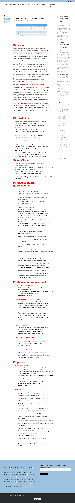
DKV (64, 116)
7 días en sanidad (24, 20)
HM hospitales (66, 125)
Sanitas (64, 149)
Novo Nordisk (67, 139)
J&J (65, 128)
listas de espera (61, 132)
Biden (59, 114)
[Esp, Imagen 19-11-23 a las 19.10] (7, 21)
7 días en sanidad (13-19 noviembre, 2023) (28, 18)
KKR (59, 130)
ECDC (59, 118)
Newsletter (59, 1)
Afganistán (60, 104)
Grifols (59, 123)
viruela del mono (61, 158)
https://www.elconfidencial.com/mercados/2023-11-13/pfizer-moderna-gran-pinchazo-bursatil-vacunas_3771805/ (31, 383)
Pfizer (64, 142)
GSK (64, 123)
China (59, 116)
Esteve (59, 121)
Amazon (59, 107)
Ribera (59, 146)
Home (43, 1)
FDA (64, 121)
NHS (59, 137)
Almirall (66, 104)
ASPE (59, 109)
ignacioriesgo (33, 20)
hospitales (60, 128)
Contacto (65, 1)
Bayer (64, 111)
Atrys (59, 111)
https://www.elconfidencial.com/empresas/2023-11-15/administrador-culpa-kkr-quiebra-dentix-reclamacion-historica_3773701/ (32, 443)
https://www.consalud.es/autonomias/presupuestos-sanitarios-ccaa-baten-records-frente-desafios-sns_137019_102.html (31, 343)
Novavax (59, 139)
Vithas (59, 160)
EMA (64, 118)
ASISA (65, 107)
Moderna (60, 135)
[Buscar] (50, 7)
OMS (59, 142)
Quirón (59, 144)
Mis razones (53, 1)
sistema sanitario (61, 153)
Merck (69, 132)
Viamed (59, 156)
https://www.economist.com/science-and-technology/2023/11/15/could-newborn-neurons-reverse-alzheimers (29, 125)
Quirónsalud (66, 144)
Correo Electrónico (45, 467)
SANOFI (59, 151)
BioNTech (65, 114)
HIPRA (59, 125)
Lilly (63, 130)
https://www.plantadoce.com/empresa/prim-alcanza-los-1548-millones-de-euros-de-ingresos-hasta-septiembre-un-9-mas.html (33, 403)
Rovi (59, 149)
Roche (65, 146)
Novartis (64, 137)
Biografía (47, 1)
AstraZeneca (65, 109)
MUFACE (66, 135)
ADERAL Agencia (21, 495)
